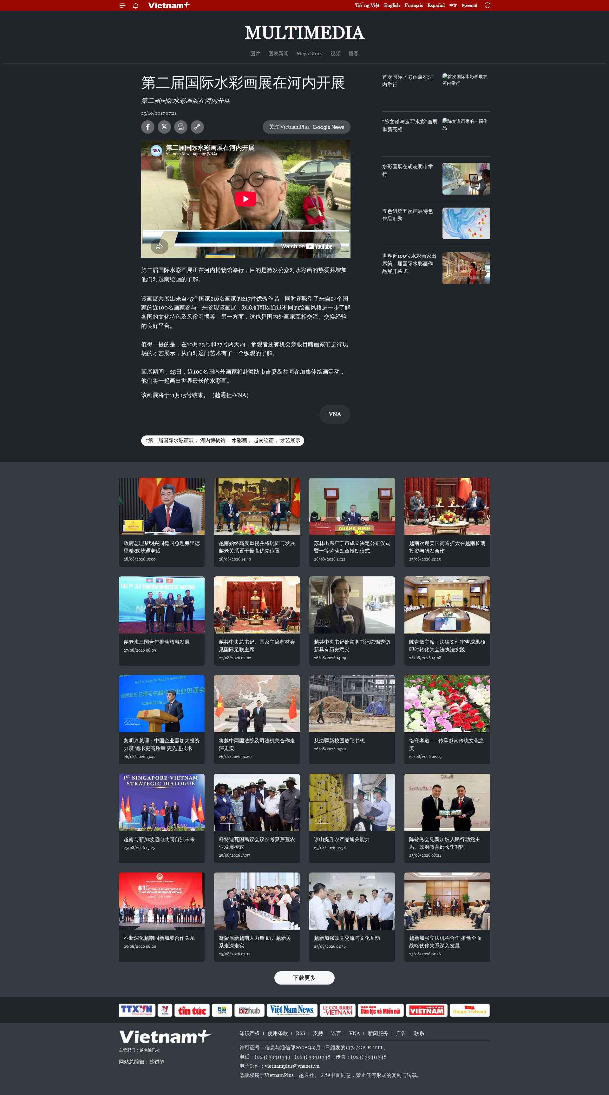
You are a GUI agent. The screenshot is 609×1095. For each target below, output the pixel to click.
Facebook (147, 127)
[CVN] (337, 1010)
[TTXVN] (137, 1010)
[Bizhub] (249, 1010)
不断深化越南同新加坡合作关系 (159, 938)
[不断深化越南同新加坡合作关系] (162, 901)
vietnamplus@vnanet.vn (292, 1066)
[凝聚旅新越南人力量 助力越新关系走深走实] (257, 901)
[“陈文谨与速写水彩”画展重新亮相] (466, 134)
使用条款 (278, 1033)
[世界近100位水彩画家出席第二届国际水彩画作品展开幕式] (466, 268)
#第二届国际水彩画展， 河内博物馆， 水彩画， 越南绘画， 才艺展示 (222, 440)
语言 (336, 1033)
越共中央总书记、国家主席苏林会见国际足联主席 (257, 646)
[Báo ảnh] (427, 1010)
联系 (419, 1033)
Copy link (197, 127)
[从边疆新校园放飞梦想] (352, 703)
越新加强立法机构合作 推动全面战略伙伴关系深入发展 (445, 942)
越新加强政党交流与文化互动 (347, 938)
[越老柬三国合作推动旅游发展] (162, 605)
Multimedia (304, 33)
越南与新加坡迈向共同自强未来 (159, 839)
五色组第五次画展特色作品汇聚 (407, 215)
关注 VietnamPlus (289, 127)
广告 (401, 1033)
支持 (318, 1033)
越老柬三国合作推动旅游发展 (157, 642)
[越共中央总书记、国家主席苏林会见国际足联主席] (257, 605)
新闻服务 (378, 1033)
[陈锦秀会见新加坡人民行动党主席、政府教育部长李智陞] (447, 802)
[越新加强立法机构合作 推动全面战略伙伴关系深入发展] (447, 901)
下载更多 (304, 977)
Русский (469, 5)
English (392, 5)
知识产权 (249, 1033)
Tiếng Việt (367, 5)
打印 (180, 127)
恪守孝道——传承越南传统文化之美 (446, 744)
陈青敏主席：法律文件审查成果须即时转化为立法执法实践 (447, 646)
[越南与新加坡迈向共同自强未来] (162, 802)
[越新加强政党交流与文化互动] (352, 901)
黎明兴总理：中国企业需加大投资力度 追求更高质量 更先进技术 (162, 744)
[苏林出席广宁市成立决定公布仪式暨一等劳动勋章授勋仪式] (352, 506)
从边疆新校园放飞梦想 (339, 741)
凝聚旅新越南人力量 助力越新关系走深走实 (255, 942)
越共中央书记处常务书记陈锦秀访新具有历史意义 (352, 646)
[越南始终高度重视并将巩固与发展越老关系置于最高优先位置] (257, 506)
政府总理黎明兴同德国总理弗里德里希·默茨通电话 (162, 547)
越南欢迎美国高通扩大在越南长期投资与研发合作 (447, 547)
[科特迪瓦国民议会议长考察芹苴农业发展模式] (257, 802)
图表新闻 (278, 53)
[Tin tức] (192, 1010)
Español (436, 5)
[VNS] (292, 1010)
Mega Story (310, 53)
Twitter (164, 127)
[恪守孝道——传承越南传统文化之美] (447, 703)
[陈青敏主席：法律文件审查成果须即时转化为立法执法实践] (447, 605)
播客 (354, 53)
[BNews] (222, 1010)
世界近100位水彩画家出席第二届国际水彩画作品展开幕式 (409, 263)
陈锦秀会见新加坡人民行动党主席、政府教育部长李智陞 (444, 843)
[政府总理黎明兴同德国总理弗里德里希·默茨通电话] (162, 506)
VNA (354, 1033)
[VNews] (165, 1010)
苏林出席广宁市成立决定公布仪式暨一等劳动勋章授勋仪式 (352, 547)
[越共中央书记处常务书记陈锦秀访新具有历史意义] (352, 605)
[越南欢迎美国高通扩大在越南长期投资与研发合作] (447, 506)
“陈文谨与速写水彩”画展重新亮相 (409, 125)
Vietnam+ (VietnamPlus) (169, 5)
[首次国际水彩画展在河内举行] (466, 89)
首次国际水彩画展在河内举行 (407, 81)
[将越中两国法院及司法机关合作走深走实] (257, 703)
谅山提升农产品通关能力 (342, 839)
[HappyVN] (469, 1010)
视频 (336, 53)
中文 (453, 5)
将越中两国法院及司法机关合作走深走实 (257, 744)
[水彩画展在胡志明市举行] (466, 179)
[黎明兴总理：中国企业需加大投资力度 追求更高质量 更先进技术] (162, 703)
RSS (300, 1033)
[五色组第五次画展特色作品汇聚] (466, 223)
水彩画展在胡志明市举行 (407, 170)
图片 (255, 53)
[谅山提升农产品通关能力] (352, 802)
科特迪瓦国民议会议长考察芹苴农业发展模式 (257, 843)
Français (414, 5)
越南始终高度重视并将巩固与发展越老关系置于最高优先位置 (257, 547)
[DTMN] (380, 1010)
